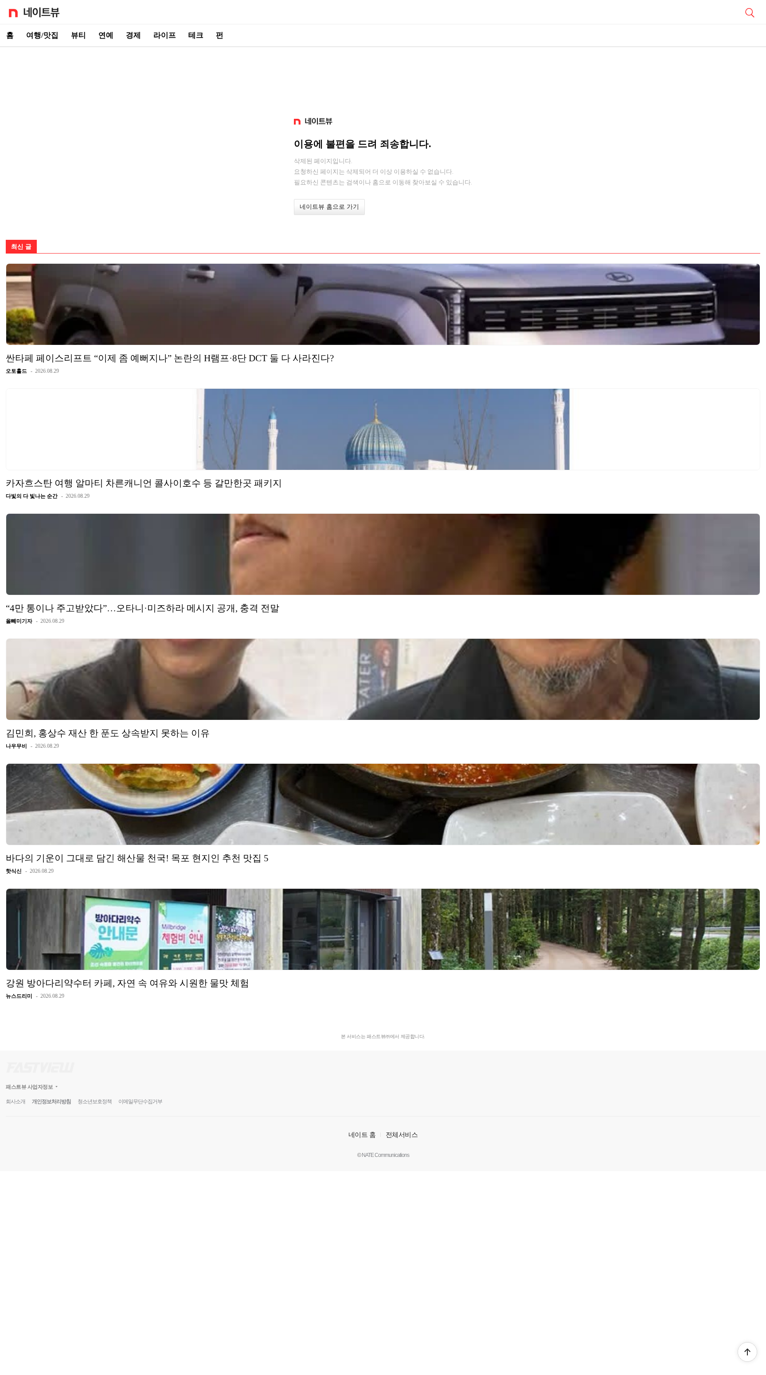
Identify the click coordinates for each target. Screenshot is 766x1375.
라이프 (164, 35)
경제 (133, 35)
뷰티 (78, 35)
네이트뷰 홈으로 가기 (329, 206)
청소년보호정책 (95, 1101)
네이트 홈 (362, 1134)
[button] (747, 1352)
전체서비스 (402, 1134)
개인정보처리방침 (51, 1101)
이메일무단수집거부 (140, 1101)
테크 (195, 35)
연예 (105, 35)
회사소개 (15, 1101)
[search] (749, 12)
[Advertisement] (383, 78)
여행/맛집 (42, 35)
